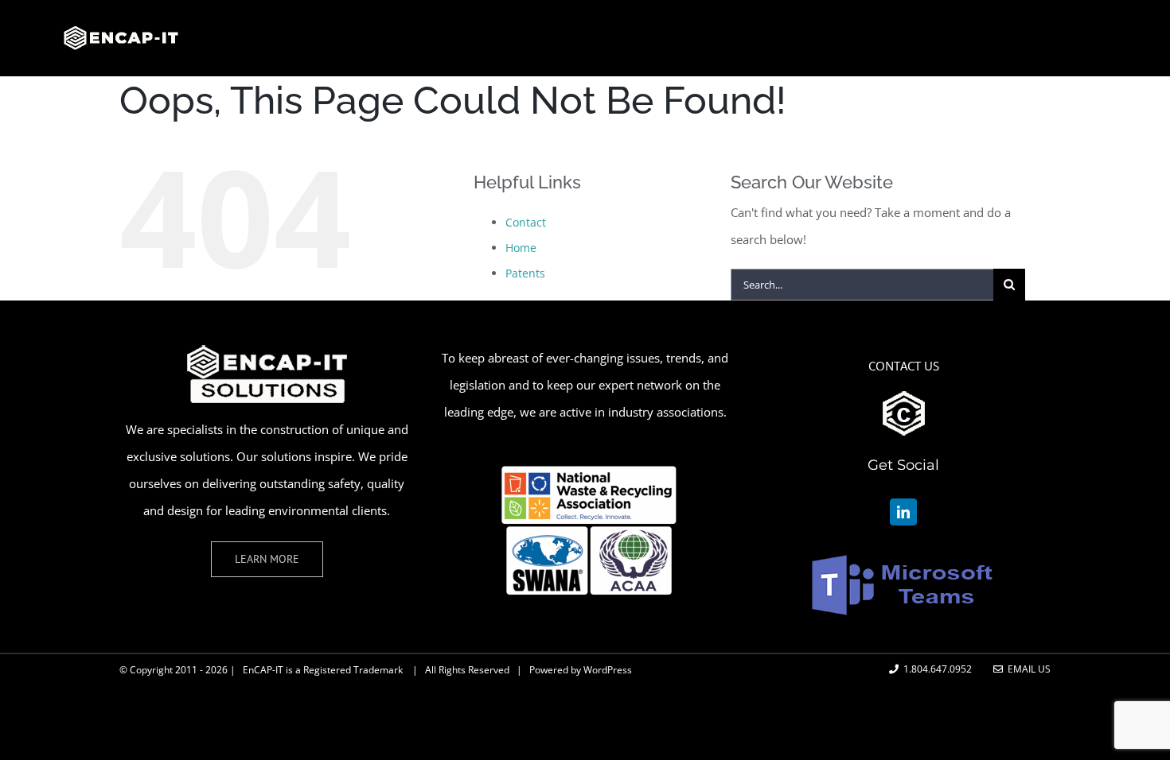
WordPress (607, 670)
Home (520, 247)
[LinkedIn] (903, 511)
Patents (525, 273)
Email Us (1027, 669)
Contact (525, 222)
